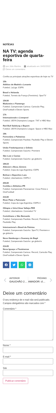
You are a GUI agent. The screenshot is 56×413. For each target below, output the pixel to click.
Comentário (9, 309)
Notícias (8, 44)
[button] (6, 265)
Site (5, 368)
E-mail (7, 357)
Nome (6, 345)
